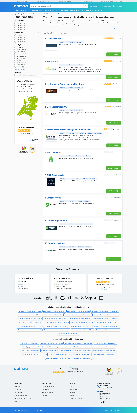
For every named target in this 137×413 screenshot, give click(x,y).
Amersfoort (21, 56)
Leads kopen (46, 389)
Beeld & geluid (74, 10)
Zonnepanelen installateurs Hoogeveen (105, 318)
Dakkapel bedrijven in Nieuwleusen (104, 350)
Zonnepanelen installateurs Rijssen (80, 326)
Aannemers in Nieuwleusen (29, 343)
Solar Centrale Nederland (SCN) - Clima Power (69, 129)
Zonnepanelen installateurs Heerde (55, 318)
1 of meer (21, 29)
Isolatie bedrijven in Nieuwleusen (59, 354)
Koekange (21, 65)
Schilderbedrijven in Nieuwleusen (59, 347)
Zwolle (20, 47)
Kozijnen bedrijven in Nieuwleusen (52, 343)
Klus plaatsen (94, 6)
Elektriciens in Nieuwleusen (30, 350)
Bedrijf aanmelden (105, 6)
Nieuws (72, 395)
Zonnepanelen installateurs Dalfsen (78, 311)
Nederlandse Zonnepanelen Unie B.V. (65, 84)
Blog (15, 401)
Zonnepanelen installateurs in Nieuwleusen (79, 343)
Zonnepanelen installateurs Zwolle (68, 333)
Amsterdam (21, 58)
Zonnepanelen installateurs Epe (53, 315)
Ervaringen (73, 392)
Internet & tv (98, 10)
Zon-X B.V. (51, 61)
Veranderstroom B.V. (57, 107)
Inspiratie (17, 386)
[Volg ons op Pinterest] (104, 402)
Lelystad (20, 67)
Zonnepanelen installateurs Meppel (82, 322)
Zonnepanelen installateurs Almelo (30, 311)
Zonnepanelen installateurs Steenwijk (30, 330)
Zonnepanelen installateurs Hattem (31, 318)
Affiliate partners (47, 392)
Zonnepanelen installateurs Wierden (107, 330)
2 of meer (21, 27)
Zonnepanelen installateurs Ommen (31, 326)
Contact (44, 395)
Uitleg (39, 32)
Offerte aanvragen (113, 54)
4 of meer (21, 42)
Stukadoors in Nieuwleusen (49, 350)
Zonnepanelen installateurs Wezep (83, 330)
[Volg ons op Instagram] (101, 402)
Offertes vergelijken (20, 395)
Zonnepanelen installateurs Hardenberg (105, 315)
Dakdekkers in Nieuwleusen (81, 347)
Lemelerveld (21, 54)
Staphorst (21, 52)
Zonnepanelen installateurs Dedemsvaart (105, 311)
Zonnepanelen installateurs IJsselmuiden (30, 322)
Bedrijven (47, 14)
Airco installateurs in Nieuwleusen (103, 347)
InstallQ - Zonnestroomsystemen (28, 75)
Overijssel (56, 14)
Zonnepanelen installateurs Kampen (57, 322)
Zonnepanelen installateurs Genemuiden (78, 315)
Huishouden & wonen (50, 10)
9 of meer (21, 23)
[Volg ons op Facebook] (98, 402)
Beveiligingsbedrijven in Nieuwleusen (35, 347)
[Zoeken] (86, 6)
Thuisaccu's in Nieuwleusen (81, 354)
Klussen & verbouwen (35, 10)
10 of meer (21, 35)
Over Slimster (74, 389)
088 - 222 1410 (104, 386)
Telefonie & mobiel (87, 10)
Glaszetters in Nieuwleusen (82, 358)
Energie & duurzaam (20, 10)
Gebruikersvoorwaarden (22, 410)
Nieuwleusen (65, 14)
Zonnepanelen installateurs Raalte (56, 326)
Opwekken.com (54, 38)
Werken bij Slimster (76, 398)
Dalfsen (20, 60)
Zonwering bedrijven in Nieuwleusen (103, 354)
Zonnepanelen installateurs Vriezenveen (56, 330)
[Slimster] (15, 14)
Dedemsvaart (22, 62)
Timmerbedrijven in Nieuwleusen (105, 343)
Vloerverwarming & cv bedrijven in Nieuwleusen (76, 350)
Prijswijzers (18, 389)
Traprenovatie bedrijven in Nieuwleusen (58, 358)
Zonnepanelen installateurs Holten (79, 318)
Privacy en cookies (37, 410)
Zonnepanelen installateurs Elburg (29, 315)
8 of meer (21, 39)
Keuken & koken (64, 10)
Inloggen (72, 386)
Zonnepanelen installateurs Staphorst (105, 326)
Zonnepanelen (37, 14)
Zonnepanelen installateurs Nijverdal (107, 322)
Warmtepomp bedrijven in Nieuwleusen (34, 354)
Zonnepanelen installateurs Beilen (54, 311)
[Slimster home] (21, 6)
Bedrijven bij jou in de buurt (23, 398)
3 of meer (21, 25)
